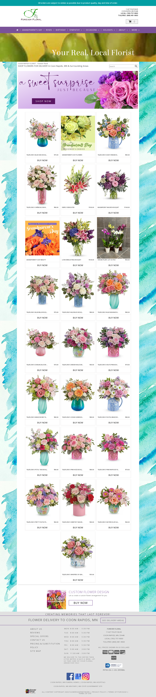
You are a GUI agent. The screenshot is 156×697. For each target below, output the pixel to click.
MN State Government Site (90, 686)
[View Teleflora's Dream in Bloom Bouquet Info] (78, 343)
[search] (136, 66)
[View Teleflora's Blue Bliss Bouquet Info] (78, 290)
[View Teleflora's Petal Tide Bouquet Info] (42, 447)
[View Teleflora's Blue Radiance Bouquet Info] (114, 290)
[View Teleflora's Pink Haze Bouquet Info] (78, 447)
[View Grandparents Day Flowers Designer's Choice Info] (78, 133)
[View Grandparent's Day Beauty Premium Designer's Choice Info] (42, 238)
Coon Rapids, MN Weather (65, 686)
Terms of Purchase (117, 692)
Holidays (108, 30)
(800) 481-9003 (132, 15)
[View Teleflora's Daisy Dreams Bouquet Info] (114, 133)
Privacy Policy (99, 692)
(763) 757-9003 (132, 13)
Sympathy (74, 30)
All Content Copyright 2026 (55, 692)
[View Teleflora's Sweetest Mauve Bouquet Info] (78, 500)
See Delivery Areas (113, 620)
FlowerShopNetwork (79, 692)
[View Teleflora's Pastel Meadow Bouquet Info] (114, 395)
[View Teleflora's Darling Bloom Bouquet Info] (42, 343)
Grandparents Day (32, 30)
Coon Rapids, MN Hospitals (93, 682)
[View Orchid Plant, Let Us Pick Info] (114, 238)
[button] (132, 21)
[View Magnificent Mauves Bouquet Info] (114, 185)
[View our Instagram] (85, 679)
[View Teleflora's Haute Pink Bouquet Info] (114, 343)
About (122, 30)
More (134, 30)
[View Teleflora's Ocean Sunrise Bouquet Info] (78, 395)
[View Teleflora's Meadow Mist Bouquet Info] (42, 395)
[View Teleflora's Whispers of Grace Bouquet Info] (78, 552)
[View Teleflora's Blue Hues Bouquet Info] (42, 133)
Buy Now (42, 160)
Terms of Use (85, 693)
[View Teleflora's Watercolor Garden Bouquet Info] (114, 500)
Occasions (91, 30)
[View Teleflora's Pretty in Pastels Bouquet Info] (42, 500)
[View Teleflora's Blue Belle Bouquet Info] (42, 290)
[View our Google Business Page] (78, 679)
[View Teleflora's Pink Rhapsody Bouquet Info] (114, 447)
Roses (49, 30)
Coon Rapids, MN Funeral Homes (64, 682)
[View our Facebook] (70, 679)
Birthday (61, 30)
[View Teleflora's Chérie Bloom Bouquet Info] (42, 185)
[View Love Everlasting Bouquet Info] (78, 238)
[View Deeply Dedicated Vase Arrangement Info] (78, 185)
